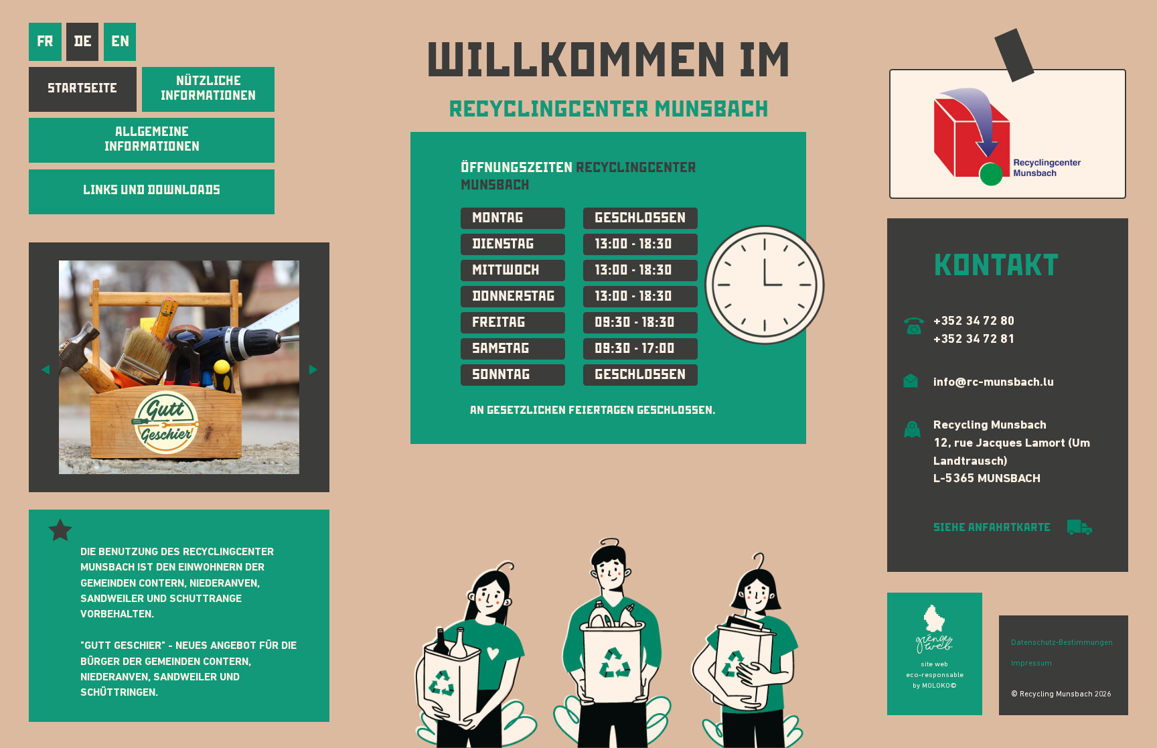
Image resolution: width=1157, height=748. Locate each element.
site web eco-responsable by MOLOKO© (934, 675)
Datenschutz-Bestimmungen (1062, 643)
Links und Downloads (151, 190)
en (120, 41)
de (83, 41)
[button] (46, 369)
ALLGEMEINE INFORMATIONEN (152, 139)
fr (45, 41)
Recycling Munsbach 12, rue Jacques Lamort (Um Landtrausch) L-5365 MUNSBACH (1011, 452)
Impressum (1031, 664)
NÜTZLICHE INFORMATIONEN (208, 88)
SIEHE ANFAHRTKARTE (993, 527)
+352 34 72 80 (974, 321)
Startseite (82, 88)
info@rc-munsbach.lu (993, 382)
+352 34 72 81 (974, 339)
